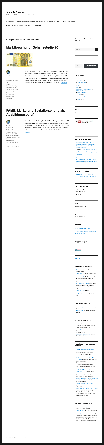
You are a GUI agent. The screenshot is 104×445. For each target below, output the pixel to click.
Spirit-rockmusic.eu (80, 410)
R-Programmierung (82, 82)
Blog (58, 22)
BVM (16, 134)
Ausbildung (8, 132)
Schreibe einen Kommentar (12, 146)
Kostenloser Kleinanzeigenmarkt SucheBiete (86, 407)
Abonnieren (91, 66)
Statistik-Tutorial (80, 310)
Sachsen (79, 99)
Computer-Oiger (79, 270)
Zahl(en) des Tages (10, 130)
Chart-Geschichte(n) (82, 92)
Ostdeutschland (10, 96)
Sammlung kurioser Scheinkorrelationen (85, 329)
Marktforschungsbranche (12, 92)
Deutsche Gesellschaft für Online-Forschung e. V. (87, 378)
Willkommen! (10, 22)
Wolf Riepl (8, 75)
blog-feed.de (77, 258)
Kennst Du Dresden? (80, 276)
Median (8, 94)
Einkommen (9, 87)
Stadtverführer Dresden (81, 413)
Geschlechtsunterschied (12, 89)
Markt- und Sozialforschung (12, 139)
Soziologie (8, 144)
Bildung (8, 84)
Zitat (77, 101)
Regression (9, 80)
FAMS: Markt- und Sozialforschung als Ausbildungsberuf (35, 112)
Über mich (50, 22)
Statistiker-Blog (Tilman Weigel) (83, 334)
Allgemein (78, 79)
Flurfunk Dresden (80, 273)
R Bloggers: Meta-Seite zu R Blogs (82, 228)
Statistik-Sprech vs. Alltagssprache (83, 89)
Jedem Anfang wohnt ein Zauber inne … (85, 174)
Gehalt (14, 87)
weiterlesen (64, 82)
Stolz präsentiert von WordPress (22, 438)
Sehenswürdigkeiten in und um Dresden (87, 96)
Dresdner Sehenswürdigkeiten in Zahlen (18, 25)
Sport (77, 87)
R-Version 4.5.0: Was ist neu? (82, 178)
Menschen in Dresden (81, 280)
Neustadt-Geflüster (80, 287)
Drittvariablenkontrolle (11, 86)
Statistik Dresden (15, 12)
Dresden (79, 94)
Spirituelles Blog (80, 290)
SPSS (79, 85)
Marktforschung (10, 91)
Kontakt (64, 22)
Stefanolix (78, 292)
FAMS (17, 137)
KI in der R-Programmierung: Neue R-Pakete (86, 176)
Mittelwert (12, 94)
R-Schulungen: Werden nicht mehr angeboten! (29, 22)
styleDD (78, 293)
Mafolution (78, 324)
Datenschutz (37, 25)
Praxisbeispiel (79, 80)
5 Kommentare (9, 98)
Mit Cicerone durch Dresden (82, 283)
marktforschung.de (80, 307)
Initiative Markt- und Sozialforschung (84, 383)
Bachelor (14, 132)
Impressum (71, 22)
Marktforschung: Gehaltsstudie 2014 (34, 47)
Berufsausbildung (10, 134)
